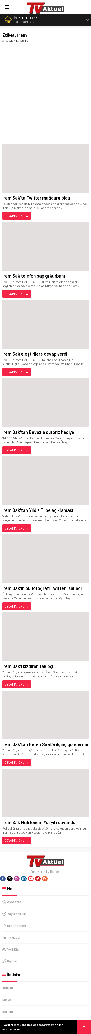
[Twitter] (10, 878)
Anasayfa (8, 40)
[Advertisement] (45, 96)
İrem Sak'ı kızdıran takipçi (27, 666)
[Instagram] (17, 878)
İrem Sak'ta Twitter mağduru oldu (36, 197)
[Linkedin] (24, 878)
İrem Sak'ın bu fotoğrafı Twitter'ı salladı (42, 588)
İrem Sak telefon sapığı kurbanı (33, 276)
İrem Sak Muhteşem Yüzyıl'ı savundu (39, 822)
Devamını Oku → (16, 216)
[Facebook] (3, 878)
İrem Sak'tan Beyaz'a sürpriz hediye (38, 432)
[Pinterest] (38, 878)
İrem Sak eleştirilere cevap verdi (34, 354)
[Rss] (45, 878)
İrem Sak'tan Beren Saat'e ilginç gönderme (45, 744)
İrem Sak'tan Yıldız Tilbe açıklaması (37, 510)
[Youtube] (31, 878)
